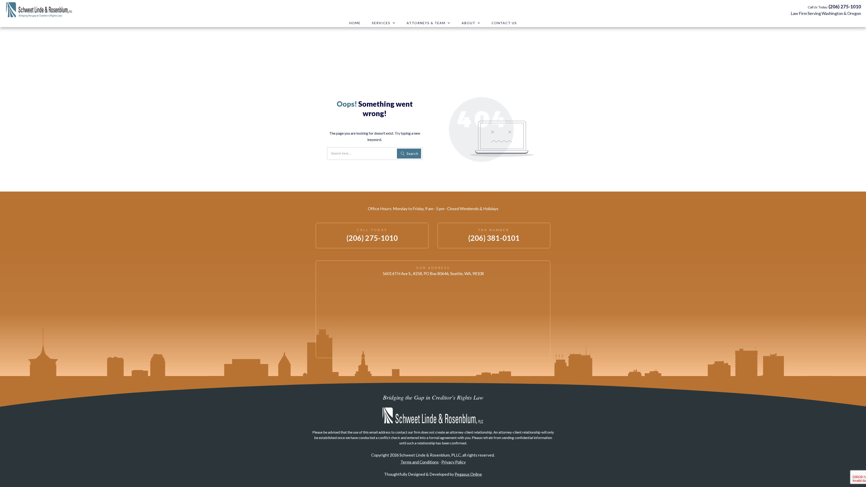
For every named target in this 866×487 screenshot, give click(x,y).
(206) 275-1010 (845, 6)
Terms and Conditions (420, 461)
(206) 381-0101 (494, 238)
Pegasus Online (468, 474)
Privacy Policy (453, 461)
